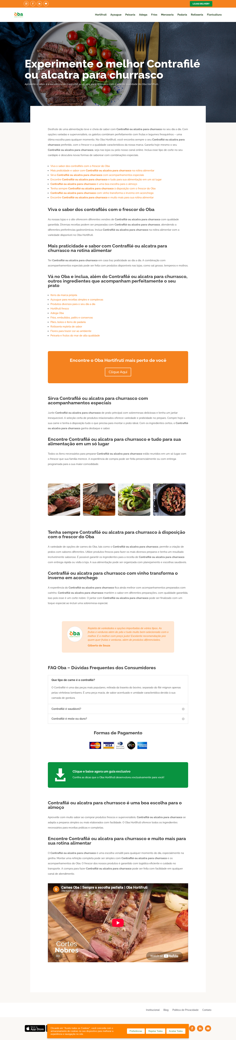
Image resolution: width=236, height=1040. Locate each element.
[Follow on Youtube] (46, 3)
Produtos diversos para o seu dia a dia (72, 304)
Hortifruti (101, 14)
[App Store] (35, 1031)
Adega (143, 14)
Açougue (115, 14)
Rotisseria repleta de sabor (66, 326)
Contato (206, 1010)
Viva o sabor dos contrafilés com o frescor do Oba (80, 166)
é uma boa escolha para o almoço (93, 184)
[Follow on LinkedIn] (39, 3)
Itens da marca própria (63, 295)
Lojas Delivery (201, 4)
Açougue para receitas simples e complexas (76, 299)
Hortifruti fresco (59, 308)
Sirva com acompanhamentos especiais (97, 175)
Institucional (153, 1010)
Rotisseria (197, 14)
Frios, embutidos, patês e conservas (71, 317)
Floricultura (214, 14)
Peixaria (130, 14)
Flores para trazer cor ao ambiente (70, 331)
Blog (166, 1010)
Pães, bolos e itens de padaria (68, 322)
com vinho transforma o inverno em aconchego (102, 193)
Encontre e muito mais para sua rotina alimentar (102, 197)
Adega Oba (57, 313)
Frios (154, 14)
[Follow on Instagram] (26, 3)
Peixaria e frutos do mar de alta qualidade (75, 335)
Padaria (182, 14)
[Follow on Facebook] (32, 3)
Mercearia (167, 14)
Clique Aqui (118, 372)
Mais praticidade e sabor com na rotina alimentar (102, 170)
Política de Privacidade (185, 1010)
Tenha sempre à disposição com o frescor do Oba (102, 188)
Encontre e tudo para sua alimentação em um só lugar (106, 179)
